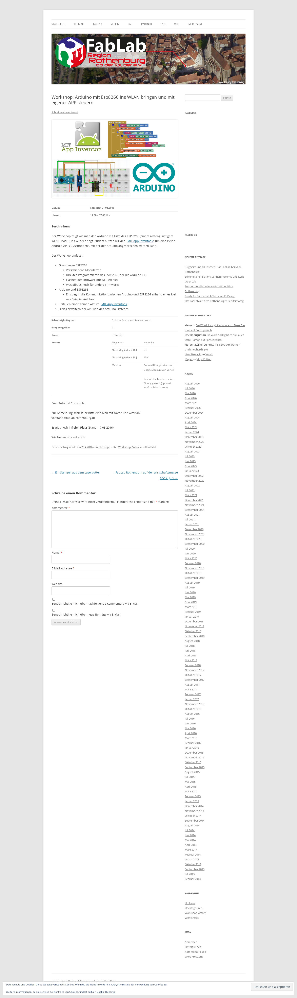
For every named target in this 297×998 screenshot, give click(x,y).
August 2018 (192, 641)
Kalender (190, 112)
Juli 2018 (190, 646)
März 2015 (191, 791)
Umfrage (190, 903)
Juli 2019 (190, 587)
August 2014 (192, 825)
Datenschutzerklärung (64, 981)
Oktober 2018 (193, 631)
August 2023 (192, 451)
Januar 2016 (192, 748)
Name (57, 552)
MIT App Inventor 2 (140, 241)
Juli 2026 (190, 388)
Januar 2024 (192, 432)
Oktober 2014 (193, 816)
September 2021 (194, 510)
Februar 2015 (193, 796)
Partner (146, 24)
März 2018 (191, 660)
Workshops (192, 917)
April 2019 (191, 602)
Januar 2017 (192, 699)
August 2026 (192, 383)
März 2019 (191, 607)
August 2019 (192, 582)
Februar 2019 (193, 612)
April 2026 (191, 398)
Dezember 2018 (194, 621)
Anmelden (191, 942)
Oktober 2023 (193, 446)
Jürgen (189, 359)
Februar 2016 (193, 743)
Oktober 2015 (193, 762)
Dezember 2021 (194, 500)
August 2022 (192, 485)
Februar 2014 (193, 854)
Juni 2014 (190, 835)
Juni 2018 (190, 650)
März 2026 (191, 403)
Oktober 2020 (193, 539)
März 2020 (191, 558)
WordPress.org (194, 956)
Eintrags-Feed (193, 947)
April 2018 (191, 655)
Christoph (104, 447)
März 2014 (191, 849)
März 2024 (191, 427)
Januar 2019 (192, 616)
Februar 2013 (193, 879)
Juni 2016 (190, 723)
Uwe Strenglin (193, 354)
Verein (115, 24)
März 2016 (191, 738)
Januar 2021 (192, 524)
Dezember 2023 (194, 437)
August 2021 (192, 514)
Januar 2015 (192, 801)
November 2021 (194, 505)
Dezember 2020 (194, 529)
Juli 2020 (190, 548)
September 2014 (194, 820)
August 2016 (192, 714)
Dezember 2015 (194, 752)
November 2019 (194, 568)
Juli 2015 (190, 777)
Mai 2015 (190, 782)
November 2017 (194, 670)
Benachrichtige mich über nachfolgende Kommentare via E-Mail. (95, 603)
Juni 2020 (190, 553)
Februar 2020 (193, 563)
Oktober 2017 (193, 675)
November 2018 (194, 626)
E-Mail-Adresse (63, 568)
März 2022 (191, 495)
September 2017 (194, 680)
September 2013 (194, 869)
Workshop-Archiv (128, 447)
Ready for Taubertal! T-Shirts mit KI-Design (210, 296)
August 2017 (192, 684)
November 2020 (194, 534)
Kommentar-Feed (195, 951)
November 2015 (194, 757)
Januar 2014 (192, 859)
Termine (79, 24)
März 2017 (191, 689)
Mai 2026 (190, 393)
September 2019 (194, 578)
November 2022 (194, 480)
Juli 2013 (190, 874)
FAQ (163, 24)
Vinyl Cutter (204, 359)
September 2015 (194, 767)
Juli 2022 (190, 490)
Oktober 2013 (193, 864)
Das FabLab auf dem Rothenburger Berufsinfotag (214, 301)
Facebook (191, 234)
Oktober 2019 (193, 573)
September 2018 (194, 636)
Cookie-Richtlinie (106, 992)
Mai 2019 (190, 597)
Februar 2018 (193, 665)
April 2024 (191, 422)
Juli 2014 (190, 830)
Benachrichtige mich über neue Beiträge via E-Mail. (86, 614)
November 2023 (194, 442)
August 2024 (192, 417)
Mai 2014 (190, 840)
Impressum (195, 24)
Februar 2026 (193, 408)
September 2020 (194, 544)
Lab (130, 24)
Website (57, 584)
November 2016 (194, 704)
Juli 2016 (190, 718)
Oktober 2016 (193, 709)
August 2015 (192, 772)
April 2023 (191, 466)
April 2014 (191, 845)
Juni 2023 (190, 461)
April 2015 (191, 786)
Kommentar (61, 508)
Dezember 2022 (194, 476)
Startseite (58, 24)
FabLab (97, 24)
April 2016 (191, 733)
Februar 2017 (193, 694)
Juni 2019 (190, 592)
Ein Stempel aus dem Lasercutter (76, 472)
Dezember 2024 (194, 412)
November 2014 (194, 811)
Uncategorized (193, 908)
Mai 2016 (190, 728)
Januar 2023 (192, 471)
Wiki (176, 24)
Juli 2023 (190, 456)
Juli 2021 (190, 519)
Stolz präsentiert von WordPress (98, 981)
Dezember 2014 (194, 806)
